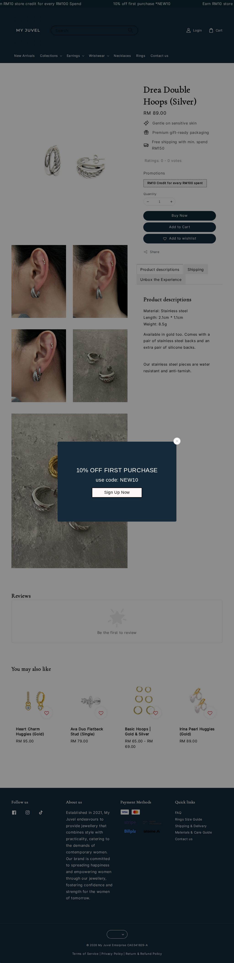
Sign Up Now (117, 492)
